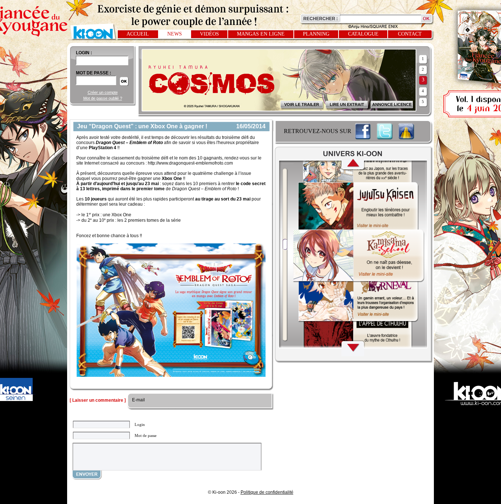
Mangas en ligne (261, 34)
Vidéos (209, 34)
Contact (410, 34)
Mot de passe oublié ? (102, 98)
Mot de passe (146, 435)
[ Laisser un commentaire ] (98, 400)
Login (140, 424)
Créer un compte (103, 92)
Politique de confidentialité (267, 492)
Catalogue (363, 34)
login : (84, 52)
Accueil (138, 34)
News (174, 34)
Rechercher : (320, 18)
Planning (316, 34)
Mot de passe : (93, 73)
